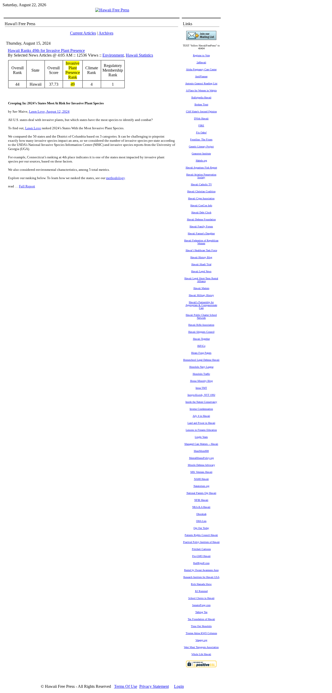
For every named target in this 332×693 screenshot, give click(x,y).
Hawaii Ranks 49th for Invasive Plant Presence (46, 50)
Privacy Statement (154, 686)
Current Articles (83, 33)
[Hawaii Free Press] (112, 10)
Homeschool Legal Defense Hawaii (201, 359)
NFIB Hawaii (201, 500)
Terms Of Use (125, 686)
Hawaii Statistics (139, 55)
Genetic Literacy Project (201, 146)
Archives (106, 33)
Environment (113, 55)
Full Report (27, 186)
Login (179, 686)
